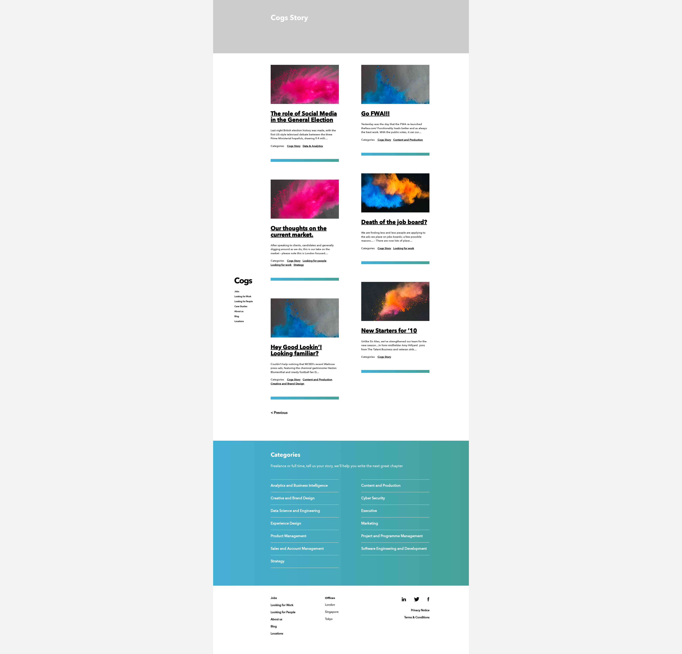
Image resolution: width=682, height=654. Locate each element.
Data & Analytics (313, 146)
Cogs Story (294, 146)
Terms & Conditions (416, 617)
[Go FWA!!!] (395, 84)
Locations (239, 321)
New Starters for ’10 (389, 331)
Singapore (332, 612)
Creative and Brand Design (287, 384)
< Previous (279, 413)
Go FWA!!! (375, 114)
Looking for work (281, 265)
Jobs (236, 292)
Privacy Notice (420, 610)
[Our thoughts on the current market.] (305, 199)
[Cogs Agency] (243, 284)
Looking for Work (242, 297)
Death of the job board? (394, 222)
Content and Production (317, 380)
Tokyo (329, 619)
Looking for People (243, 302)
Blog (236, 316)
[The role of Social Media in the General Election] (305, 84)
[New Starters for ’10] (395, 301)
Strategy (299, 265)
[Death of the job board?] (395, 192)
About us (238, 311)
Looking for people (314, 261)
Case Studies (240, 307)
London (330, 605)
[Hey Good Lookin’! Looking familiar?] (305, 317)
